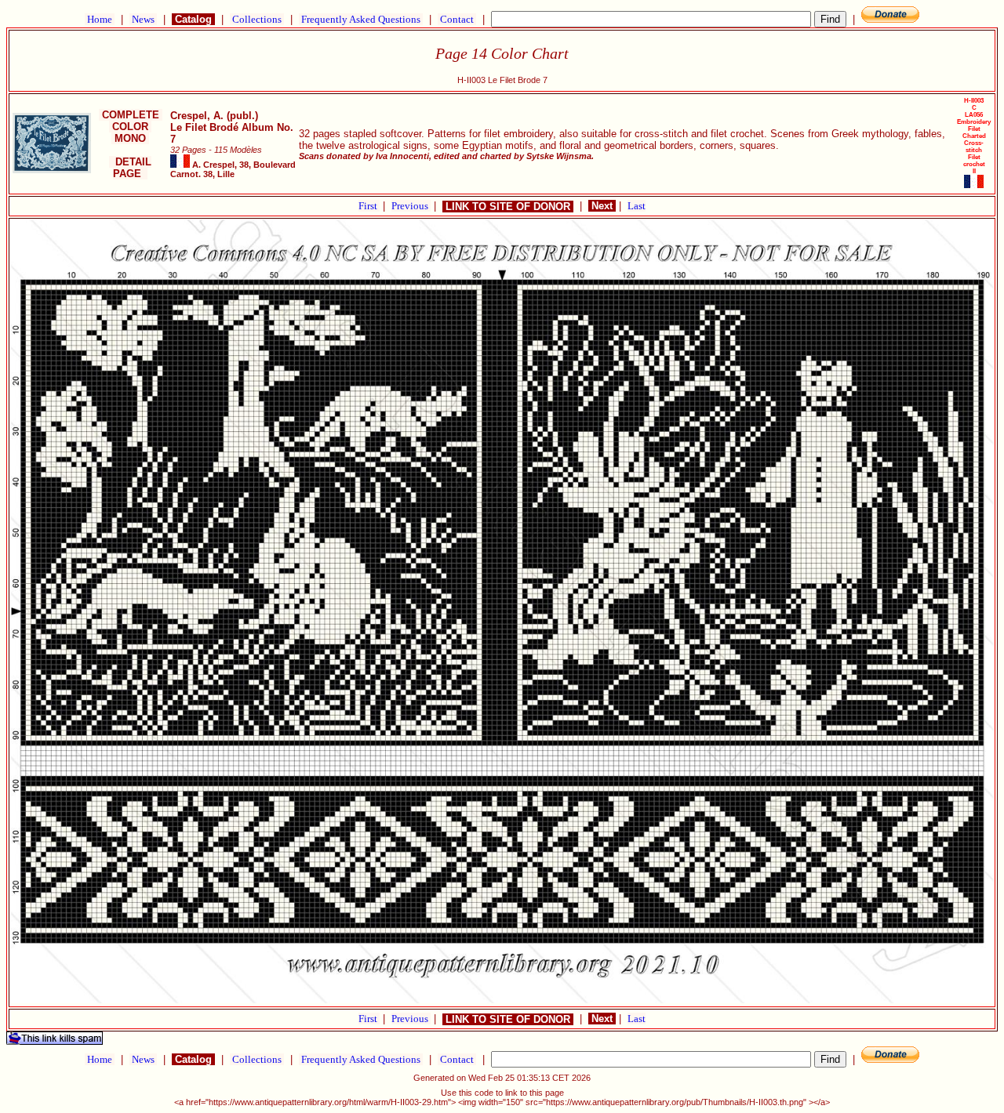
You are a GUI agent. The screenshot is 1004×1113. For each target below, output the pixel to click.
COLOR (130, 126)
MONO (130, 138)
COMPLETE (130, 115)
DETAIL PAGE (130, 167)
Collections (257, 19)
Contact (457, 19)
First (369, 206)
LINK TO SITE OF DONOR (507, 206)
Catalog (193, 19)
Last (637, 206)
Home (100, 19)
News (143, 19)
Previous (411, 206)
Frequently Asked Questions (361, 19)
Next (602, 206)
